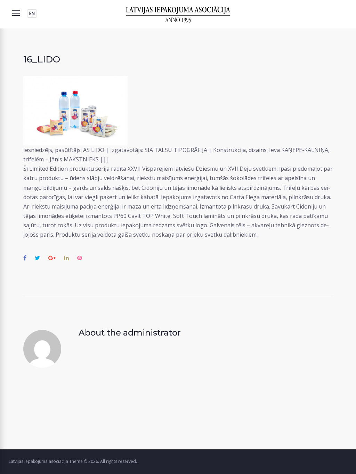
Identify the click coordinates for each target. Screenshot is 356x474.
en (32, 13)
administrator (152, 333)
